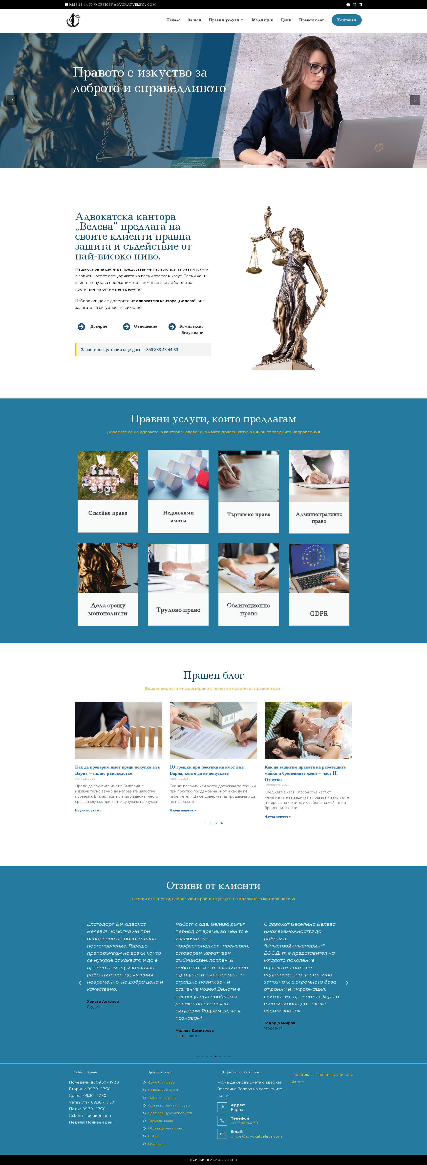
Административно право (169, 1105)
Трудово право (160, 1121)
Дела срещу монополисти (170, 1113)
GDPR (153, 1136)
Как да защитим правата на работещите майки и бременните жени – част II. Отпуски (305, 773)
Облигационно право (166, 1128)
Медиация (156, 1143)
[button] (80, 983)
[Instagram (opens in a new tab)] (354, 4)
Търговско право (162, 1098)
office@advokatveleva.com (256, 1136)
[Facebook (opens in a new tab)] (348, 4)
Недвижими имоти (163, 1090)
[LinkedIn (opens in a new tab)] (359, 4)
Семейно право (161, 1082)
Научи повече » (88, 810)
